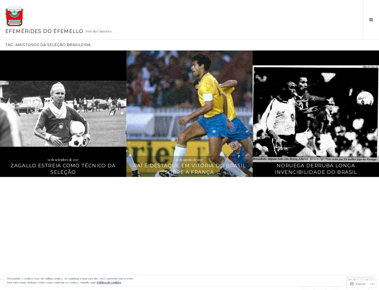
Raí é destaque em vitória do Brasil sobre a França (189, 169)
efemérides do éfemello (44, 31)
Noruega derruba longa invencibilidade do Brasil (316, 169)
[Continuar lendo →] (63, 113)
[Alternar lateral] (371, 19)
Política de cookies (109, 282)
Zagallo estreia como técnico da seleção (63, 169)
